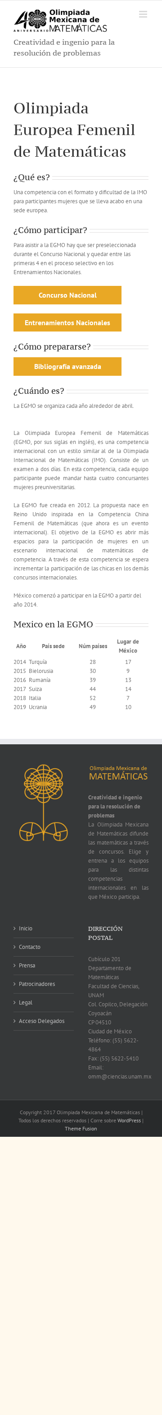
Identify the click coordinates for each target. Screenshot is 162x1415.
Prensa (27, 965)
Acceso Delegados (41, 1021)
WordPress (129, 1120)
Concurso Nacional (68, 294)
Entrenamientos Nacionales (67, 322)
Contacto (29, 947)
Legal (25, 1002)
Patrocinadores (37, 984)
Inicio (25, 928)
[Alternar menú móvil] (143, 14)
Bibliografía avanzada (67, 366)
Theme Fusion (81, 1128)
